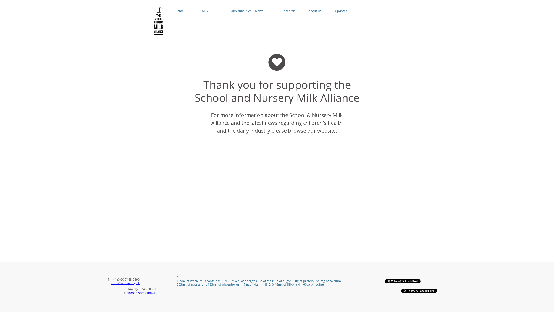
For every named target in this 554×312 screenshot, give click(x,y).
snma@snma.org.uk (125, 283)
